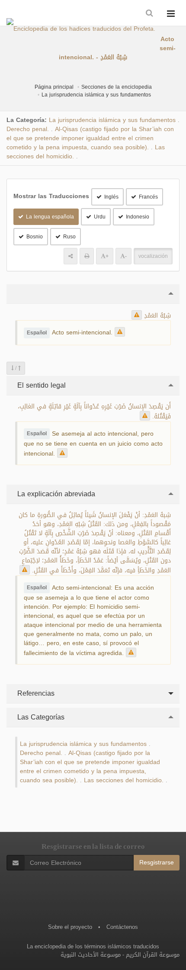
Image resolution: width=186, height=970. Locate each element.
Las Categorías (39, 717)
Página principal (54, 87)
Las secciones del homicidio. (124, 780)
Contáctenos (122, 927)
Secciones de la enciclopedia (116, 87)
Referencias (35, 693)
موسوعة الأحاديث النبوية (91, 954)
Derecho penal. (27, 129)
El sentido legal (40, 385)
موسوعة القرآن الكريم (153, 954)
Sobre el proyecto (70, 927)
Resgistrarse (156, 862)
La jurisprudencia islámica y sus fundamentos (96, 95)
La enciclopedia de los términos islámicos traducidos (93, 946)
